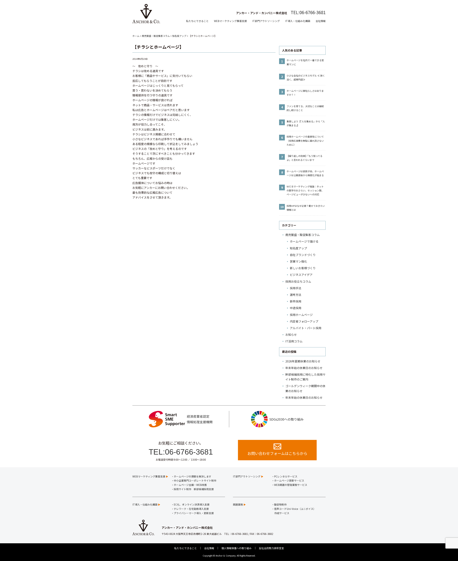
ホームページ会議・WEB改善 (190, 485)
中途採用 (295, 308)
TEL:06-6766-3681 (308, 12)
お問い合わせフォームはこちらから (277, 453)
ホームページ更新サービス (289, 480)
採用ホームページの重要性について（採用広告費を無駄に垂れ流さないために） (305, 140)
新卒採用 (295, 301)
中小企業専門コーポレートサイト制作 (195, 480)
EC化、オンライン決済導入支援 (191, 504)
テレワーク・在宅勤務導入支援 (191, 509)
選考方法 (295, 294)
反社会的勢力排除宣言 (271, 548)
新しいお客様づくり (303, 268)
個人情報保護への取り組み (236, 548)
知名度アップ (298, 248)
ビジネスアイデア (301, 274)
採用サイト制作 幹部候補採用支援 (194, 489)
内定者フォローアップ (304, 321)
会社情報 (321, 21)
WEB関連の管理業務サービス (290, 485)
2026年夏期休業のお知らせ (302, 361)
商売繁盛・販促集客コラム (302, 235)
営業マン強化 (298, 261)
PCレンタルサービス (285, 476)
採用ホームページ (301, 315)
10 (282, 207)
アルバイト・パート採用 (305, 328)
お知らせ (291, 334)
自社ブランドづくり (303, 255)
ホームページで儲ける (304, 241)
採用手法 (295, 288)
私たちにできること (197, 21)
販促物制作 (280, 504)
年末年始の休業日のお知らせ (304, 368)
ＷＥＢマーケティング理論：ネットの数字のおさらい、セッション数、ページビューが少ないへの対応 (305, 190)
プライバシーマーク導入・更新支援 (194, 513)
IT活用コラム (294, 341)
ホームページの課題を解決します (192, 476)
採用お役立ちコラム (298, 281)
